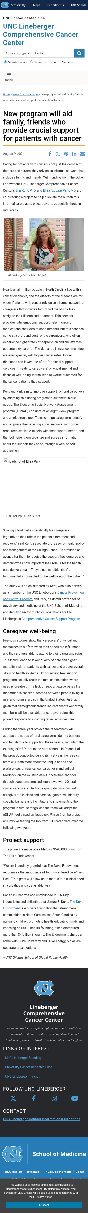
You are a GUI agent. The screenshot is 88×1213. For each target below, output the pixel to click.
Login (80, 1172)
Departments (55, 5)
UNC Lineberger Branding (23, 1058)
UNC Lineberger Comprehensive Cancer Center (41, 34)
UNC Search (78, 5)
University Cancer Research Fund (28, 1067)
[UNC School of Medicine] (44, 1153)
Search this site (17, 62)
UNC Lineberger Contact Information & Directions (41, 1119)
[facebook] (34, 1099)
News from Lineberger (25, 94)
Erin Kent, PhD (26, 190)
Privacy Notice (43, 1196)
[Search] (79, 53)
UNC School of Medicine (24, 18)
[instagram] (54, 1099)
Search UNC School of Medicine (53, 62)
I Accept (44, 1204)
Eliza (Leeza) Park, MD (59, 190)
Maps (36, 5)
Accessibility (18, 5)
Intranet (32, 1172)
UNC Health (13, 1172)
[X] (13, 1099)
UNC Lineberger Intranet (22, 1076)
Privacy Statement (58, 1172)
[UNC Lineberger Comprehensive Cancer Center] (44, 1001)
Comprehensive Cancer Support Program (51, 619)
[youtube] (75, 1099)
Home (6, 94)
